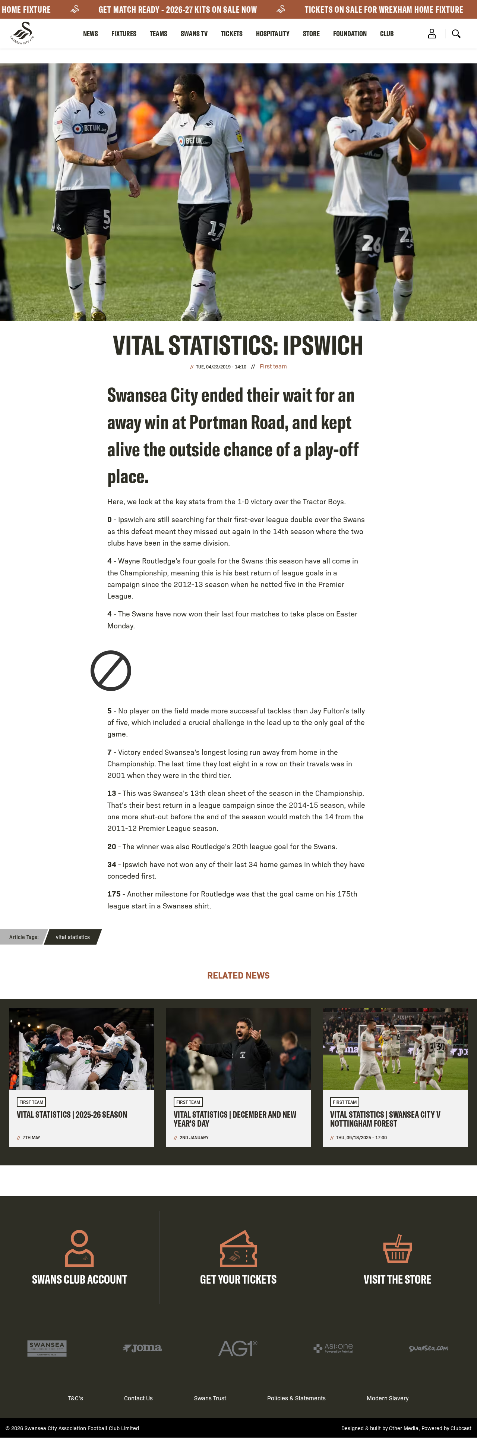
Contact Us (138, 1398)
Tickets (232, 33)
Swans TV (194, 33)
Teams (158, 33)
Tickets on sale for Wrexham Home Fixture (364, 9)
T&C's (75, 1398)
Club (387, 33)
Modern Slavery (388, 1398)
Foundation (350, 33)
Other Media (403, 1428)
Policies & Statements (296, 1398)
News (90, 33)
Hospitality (273, 33)
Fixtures (123, 33)
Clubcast (461, 1428)
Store (311, 33)
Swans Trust (210, 1398)
